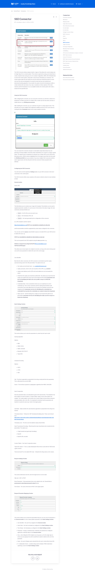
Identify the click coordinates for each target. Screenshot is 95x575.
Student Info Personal (67, 69)
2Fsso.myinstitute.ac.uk (40, 243)
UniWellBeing (65, 50)
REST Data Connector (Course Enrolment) (71, 59)
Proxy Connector (66, 63)
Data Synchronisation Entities (68, 79)
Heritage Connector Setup (68, 32)
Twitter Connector (66, 44)
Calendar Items (66, 65)
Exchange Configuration (67, 46)
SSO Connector (30, 11)
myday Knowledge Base (28, 4)
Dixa (52, 569)
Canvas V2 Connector (67, 57)
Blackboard (65, 19)
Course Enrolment (66, 67)
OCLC (64, 36)
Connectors (23, 11)
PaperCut (65, 38)
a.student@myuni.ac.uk (40, 266)
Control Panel (17, 11)
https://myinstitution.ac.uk (20, 225)
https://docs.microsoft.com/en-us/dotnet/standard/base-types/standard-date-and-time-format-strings (34, 418)
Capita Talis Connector (67, 23)
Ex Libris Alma (66, 30)
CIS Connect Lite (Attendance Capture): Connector (73, 52)
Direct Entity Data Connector (68, 25)
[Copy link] (56, 17)
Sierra (64, 40)
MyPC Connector (66, 34)
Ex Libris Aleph (66, 27)
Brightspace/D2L (66, 21)
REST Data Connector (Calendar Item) (70, 61)
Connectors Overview (67, 17)
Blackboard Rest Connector (68, 48)
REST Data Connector (67, 54)
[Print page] (54, 17)
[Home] (15, 3)
